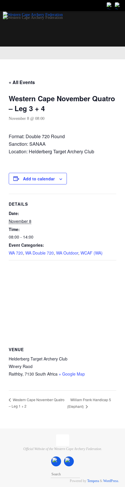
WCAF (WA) (92, 253)
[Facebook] (110, 5)
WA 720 (16, 253)
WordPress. (111, 481)
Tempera (93, 481)
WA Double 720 (39, 253)
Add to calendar (39, 179)
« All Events (22, 82)
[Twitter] (118, 5)
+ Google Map (72, 374)
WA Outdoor (67, 253)
